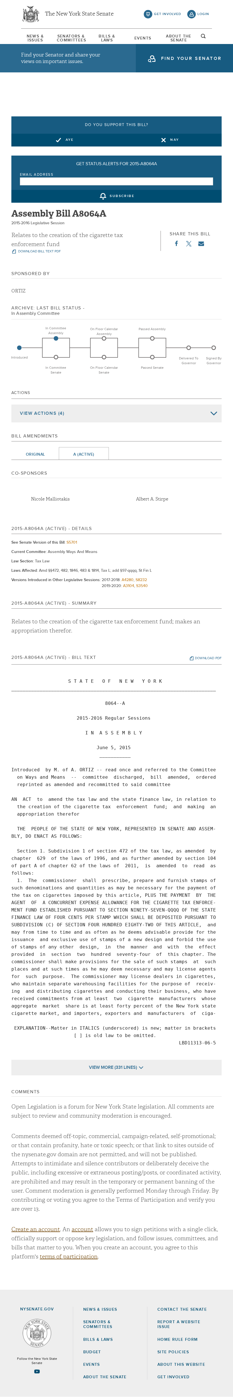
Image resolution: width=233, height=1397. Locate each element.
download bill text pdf (39, 251)
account (82, 1229)
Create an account (35, 1229)
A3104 (128, 586)
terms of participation (69, 1256)
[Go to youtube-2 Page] (37, 1371)
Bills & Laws (107, 38)
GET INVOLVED (173, 1377)
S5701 (71, 542)
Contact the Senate (182, 1310)
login (203, 14)
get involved (167, 14)
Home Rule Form (177, 1340)
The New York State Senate (79, 14)
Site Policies (173, 1352)
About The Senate (179, 38)
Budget (92, 1352)
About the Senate (105, 1377)
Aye (70, 140)
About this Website (181, 1365)
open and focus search (203, 37)
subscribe (122, 196)
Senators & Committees (71, 38)
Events (142, 38)
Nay (174, 140)
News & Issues (35, 38)
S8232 (141, 580)
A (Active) (83, 454)
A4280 (128, 580)
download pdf (208, 658)
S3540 (142, 586)
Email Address (37, 175)
